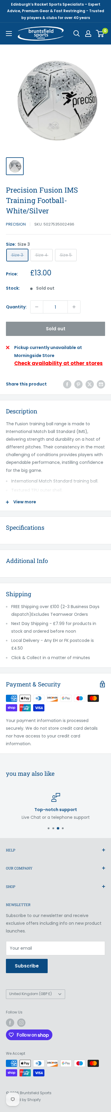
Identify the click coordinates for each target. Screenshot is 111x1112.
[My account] (88, 33)
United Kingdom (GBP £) (30, 994)
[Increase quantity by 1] (74, 307)
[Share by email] (101, 384)
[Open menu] (9, 33)
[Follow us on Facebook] (10, 1023)
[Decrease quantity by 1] (36, 307)
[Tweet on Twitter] (90, 384)
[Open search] (76, 33)
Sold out (55, 329)
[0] (100, 33)
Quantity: (16, 307)
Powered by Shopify (23, 1099)
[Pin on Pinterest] (78, 384)
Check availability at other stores (58, 363)
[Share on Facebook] (67, 384)
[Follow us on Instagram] (21, 1023)
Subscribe (27, 966)
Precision (16, 224)
